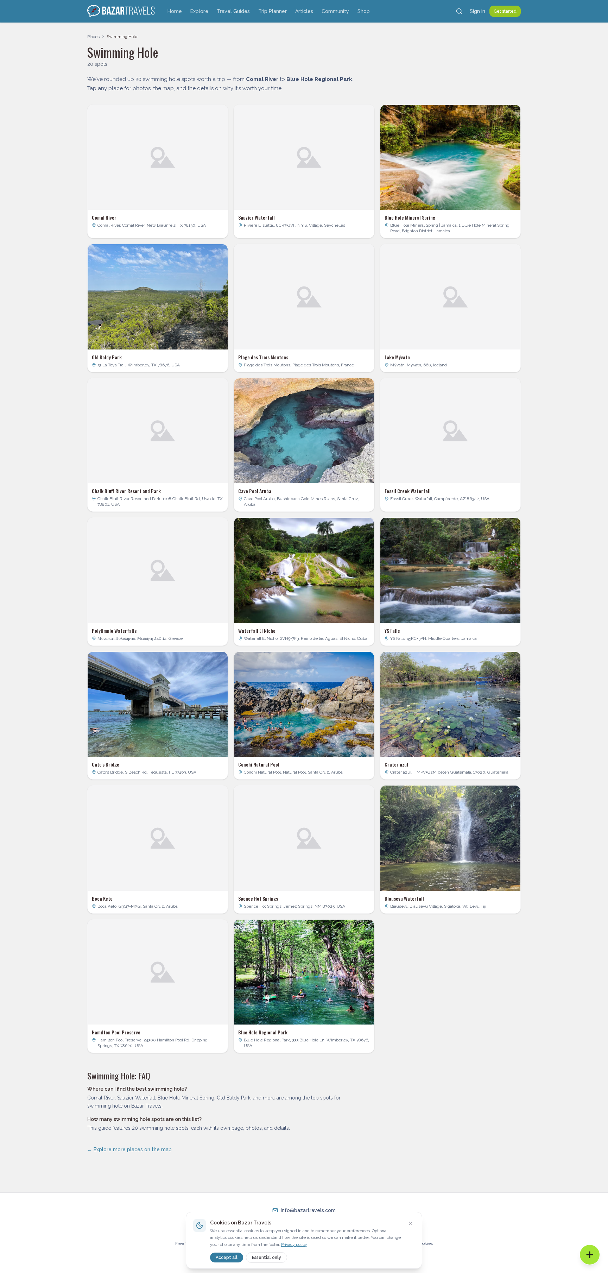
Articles (304, 11)
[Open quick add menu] (590, 1255)
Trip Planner (272, 11)
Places (93, 36)
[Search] (459, 11)
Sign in (477, 11)
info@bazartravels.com (308, 1210)
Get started (505, 11)
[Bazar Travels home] (121, 11)
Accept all (227, 1257)
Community (335, 11)
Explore (199, 11)
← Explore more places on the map (129, 1149)
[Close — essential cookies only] (410, 1223)
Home (174, 11)
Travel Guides (233, 11)
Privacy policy (294, 1244)
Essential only (266, 1257)
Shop (363, 11)
